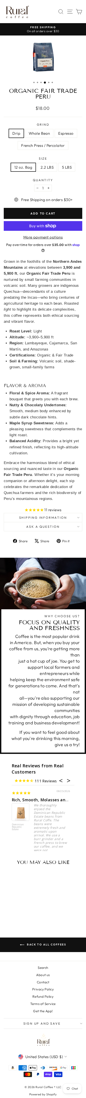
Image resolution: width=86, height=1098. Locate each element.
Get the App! (43, 1011)
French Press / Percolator (43, 145)
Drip (16, 133)
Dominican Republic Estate (18, 827)
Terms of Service (43, 1004)
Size (43, 158)
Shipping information (43, 518)
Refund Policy (43, 996)
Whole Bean (39, 133)
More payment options (43, 237)
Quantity (43, 180)
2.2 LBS (47, 167)
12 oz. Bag (23, 167)
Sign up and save (42, 1023)
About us (43, 975)
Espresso (65, 133)
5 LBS (67, 167)
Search (43, 968)
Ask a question (43, 527)
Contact (43, 982)
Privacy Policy (43, 989)
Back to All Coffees (46, 944)
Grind (43, 125)
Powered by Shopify (43, 1094)
